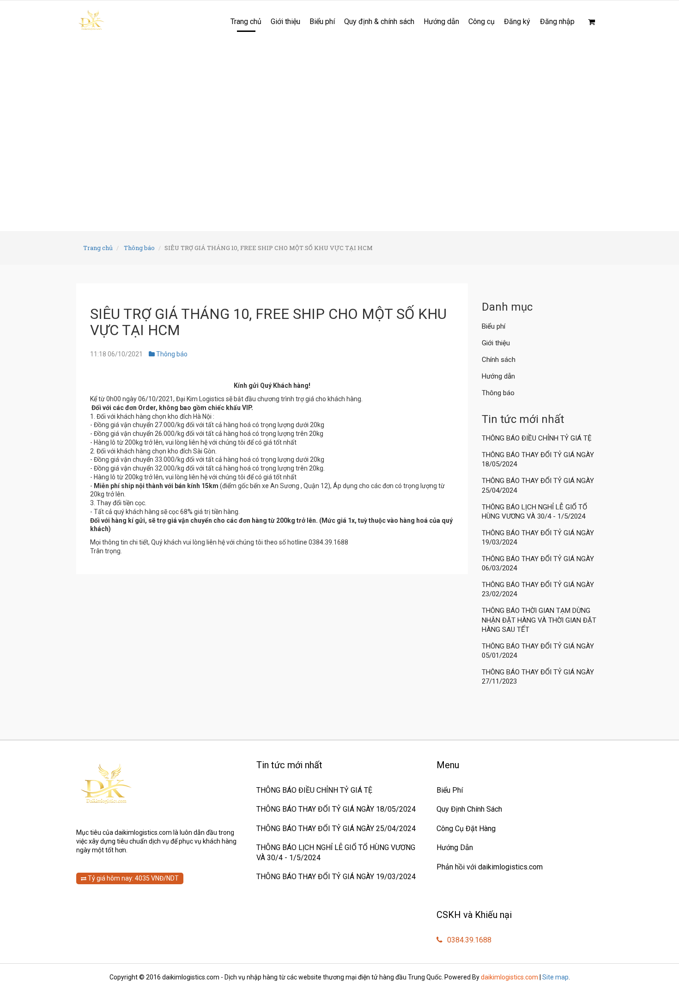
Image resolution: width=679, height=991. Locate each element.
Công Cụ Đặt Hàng (466, 828)
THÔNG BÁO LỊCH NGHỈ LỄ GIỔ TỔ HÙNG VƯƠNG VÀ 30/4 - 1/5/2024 (534, 511)
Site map (555, 977)
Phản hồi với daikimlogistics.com (489, 867)
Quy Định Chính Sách (469, 809)
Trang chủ (245, 21)
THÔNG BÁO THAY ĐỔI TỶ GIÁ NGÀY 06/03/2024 (538, 563)
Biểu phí (322, 21)
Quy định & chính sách (379, 21)
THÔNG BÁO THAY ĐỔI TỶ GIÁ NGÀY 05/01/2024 (538, 651)
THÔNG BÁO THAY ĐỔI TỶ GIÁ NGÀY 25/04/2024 (538, 485)
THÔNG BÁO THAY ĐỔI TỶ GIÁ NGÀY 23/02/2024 (538, 589)
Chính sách (498, 359)
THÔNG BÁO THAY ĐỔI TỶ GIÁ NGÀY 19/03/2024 (538, 537)
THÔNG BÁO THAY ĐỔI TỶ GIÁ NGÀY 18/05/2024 (538, 459)
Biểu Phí (449, 790)
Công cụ (481, 21)
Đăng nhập (557, 21)
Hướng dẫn (441, 21)
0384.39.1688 (468, 940)
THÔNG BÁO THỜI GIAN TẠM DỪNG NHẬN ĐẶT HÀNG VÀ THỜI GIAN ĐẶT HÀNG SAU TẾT (539, 619)
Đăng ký (517, 21)
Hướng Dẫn (454, 847)
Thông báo (139, 248)
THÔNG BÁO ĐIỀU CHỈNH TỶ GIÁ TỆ (538, 438)
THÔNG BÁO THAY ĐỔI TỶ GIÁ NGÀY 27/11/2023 (538, 676)
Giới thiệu (285, 21)
